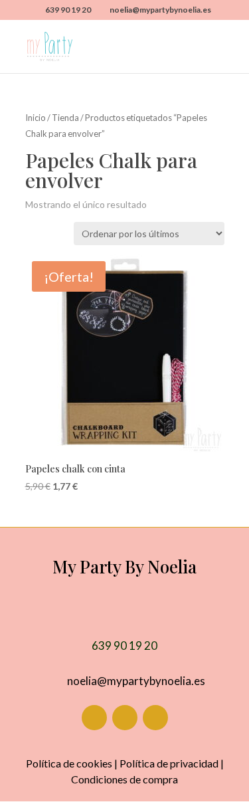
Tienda (65, 117)
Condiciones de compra (124, 779)
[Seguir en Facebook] (94, 717)
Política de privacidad (169, 763)
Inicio (35, 117)
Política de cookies (69, 763)
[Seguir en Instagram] (124, 717)
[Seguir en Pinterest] (155, 717)
